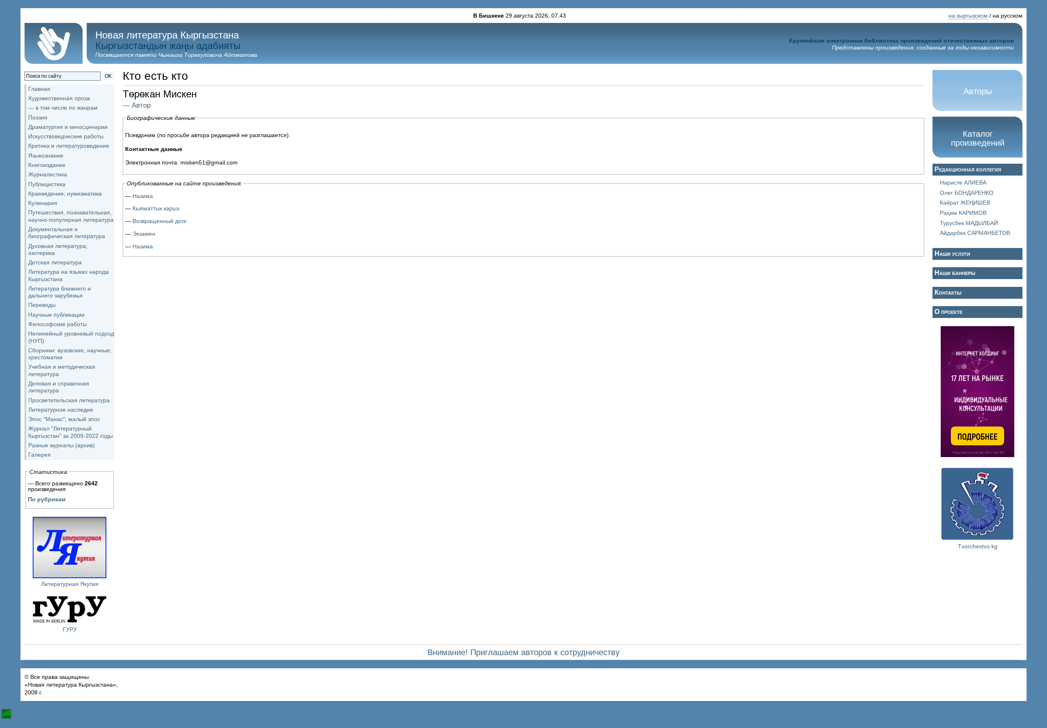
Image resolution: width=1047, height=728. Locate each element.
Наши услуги (952, 253)
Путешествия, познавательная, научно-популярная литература (71, 216)
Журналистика (47, 174)
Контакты (948, 292)
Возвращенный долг (160, 221)
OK (108, 76)
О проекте (948, 311)
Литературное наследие (60, 409)
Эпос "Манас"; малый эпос (64, 419)
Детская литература (55, 262)
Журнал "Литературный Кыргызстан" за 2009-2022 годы (70, 432)
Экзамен (144, 233)
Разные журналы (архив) (61, 445)
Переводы (42, 305)
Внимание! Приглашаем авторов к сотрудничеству (523, 652)
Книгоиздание (46, 165)
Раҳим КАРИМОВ (963, 213)
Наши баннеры (955, 272)
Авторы (978, 91)
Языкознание (45, 155)
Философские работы (57, 324)
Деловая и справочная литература (58, 387)
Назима (143, 196)
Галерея (39, 454)
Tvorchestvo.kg (978, 546)
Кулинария (42, 203)
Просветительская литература (69, 400)
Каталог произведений (977, 138)
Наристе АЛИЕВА (963, 182)
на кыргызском (968, 15)
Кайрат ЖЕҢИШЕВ (965, 202)
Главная (39, 89)
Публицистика (46, 184)
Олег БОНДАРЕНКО (966, 192)
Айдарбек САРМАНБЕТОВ (975, 233)
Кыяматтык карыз (156, 208)
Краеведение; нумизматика (65, 193)
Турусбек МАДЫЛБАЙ (969, 223)
